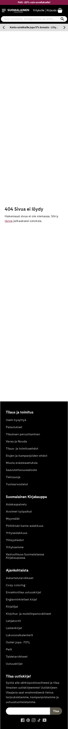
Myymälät (13, 518)
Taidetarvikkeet (17, 656)
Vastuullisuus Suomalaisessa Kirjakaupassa (25, 556)
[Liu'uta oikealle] (64, 27)
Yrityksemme (15, 547)
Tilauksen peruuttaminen (23, 434)
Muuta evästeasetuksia (22, 463)
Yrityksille (38, 10)
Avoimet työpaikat (19, 511)
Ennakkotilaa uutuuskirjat (23, 592)
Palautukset (14, 427)
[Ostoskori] (60, 10)
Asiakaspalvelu (16, 504)
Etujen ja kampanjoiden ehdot (26, 455)
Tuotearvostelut (17, 484)
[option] (34, 27)
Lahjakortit (13, 621)
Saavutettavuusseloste (21, 470)
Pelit (9, 649)
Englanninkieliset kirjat (21, 599)
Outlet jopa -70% (18, 642)
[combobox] (34, 19)
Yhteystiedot (15, 540)
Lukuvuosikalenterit (19, 635)
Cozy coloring (15, 585)
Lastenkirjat (14, 628)
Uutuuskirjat (14, 663)
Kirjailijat (12, 606)
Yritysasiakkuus (16, 533)
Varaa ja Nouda (16, 441)
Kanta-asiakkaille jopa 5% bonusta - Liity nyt (35, 27)
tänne (9, 221)
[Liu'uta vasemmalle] (4, 27)
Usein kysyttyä (16, 420)
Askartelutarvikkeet (19, 578)
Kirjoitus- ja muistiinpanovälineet (28, 613)
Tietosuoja (13, 477)
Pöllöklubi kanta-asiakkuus (24, 526)
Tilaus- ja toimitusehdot (22, 448)
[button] (4, 10)
